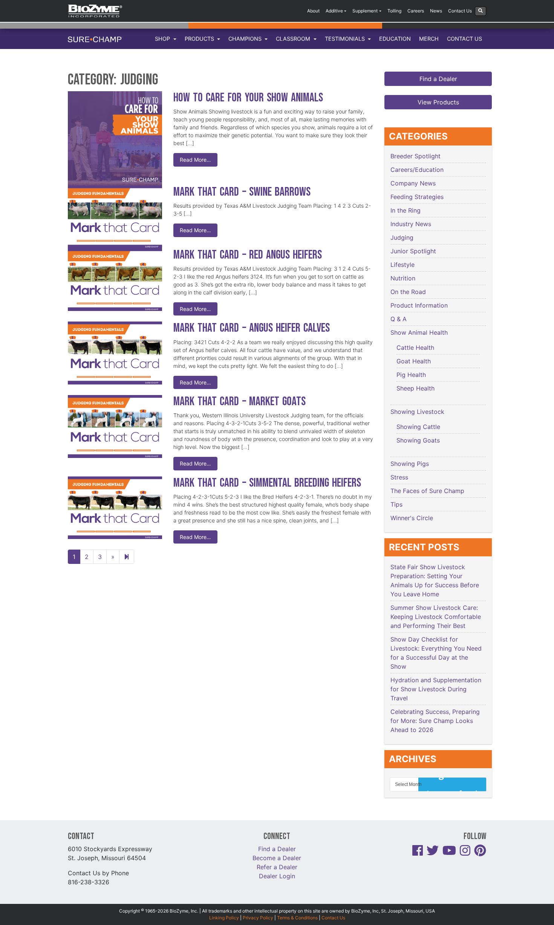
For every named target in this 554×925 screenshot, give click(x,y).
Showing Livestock (417, 411)
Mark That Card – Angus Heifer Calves (251, 328)
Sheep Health (415, 388)
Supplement (365, 11)
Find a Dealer (438, 79)
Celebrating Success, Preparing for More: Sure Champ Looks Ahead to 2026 (435, 721)
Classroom (294, 38)
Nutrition (402, 278)
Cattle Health (415, 347)
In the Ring (405, 210)
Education (395, 38)
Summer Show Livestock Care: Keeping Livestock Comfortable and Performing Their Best (435, 616)
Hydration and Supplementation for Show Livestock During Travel (435, 689)
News (436, 11)
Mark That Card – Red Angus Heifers (247, 255)
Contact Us (460, 11)
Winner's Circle (411, 518)
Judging (401, 237)
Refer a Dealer (277, 867)
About (313, 11)
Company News (413, 183)
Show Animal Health (419, 332)
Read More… (195, 159)
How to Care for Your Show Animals (249, 97)
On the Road (408, 292)
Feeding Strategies (417, 197)
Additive (334, 11)
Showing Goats (418, 440)
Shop (163, 38)
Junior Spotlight (413, 251)
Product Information (419, 305)
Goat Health (413, 361)
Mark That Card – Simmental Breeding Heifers (267, 483)
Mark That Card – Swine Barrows (242, 192)
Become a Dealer (277, 858)
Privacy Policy (258, 917)
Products (200, 38)
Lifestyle (402, 264)
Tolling (394, 11)
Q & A (398, 319)
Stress (399, 477)
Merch (429, 38)
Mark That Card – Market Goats (239, 401)
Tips (396, 504)
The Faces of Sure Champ (427, 491)
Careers (415, 11)
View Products (438, 102)
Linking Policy (224, 917)
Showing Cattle (418, 426)
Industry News (410, 224)
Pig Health (411, 374)
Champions (245, 38)
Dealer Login (277, 876)
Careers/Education (417, 169)
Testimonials (345, 38)
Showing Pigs (409, 463)
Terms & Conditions (297, 917)
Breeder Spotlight (415, 156)
